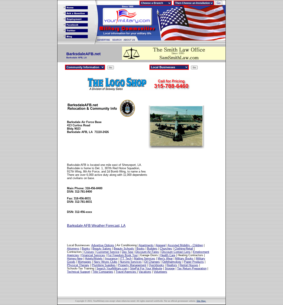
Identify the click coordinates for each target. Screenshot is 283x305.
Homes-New (74, 258)
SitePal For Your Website (146, 268)
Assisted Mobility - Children (185, 245)
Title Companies (102, 271)
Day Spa (127, 252)
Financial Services (93, 255)
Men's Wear (165, 258)
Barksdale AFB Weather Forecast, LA (96, 225)
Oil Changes (152, 261)
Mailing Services (144, 258)
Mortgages (84, 261)
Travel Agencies (126, 271)
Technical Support (78, 271)
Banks (86, 248)
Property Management (132, 265)
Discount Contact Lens (176, 252)
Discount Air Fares (147, 252)
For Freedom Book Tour (122, 255)
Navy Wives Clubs (105, 261)
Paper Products (194, 261)
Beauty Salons (101, 248)
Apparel (161, 245)
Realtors (171, 265)
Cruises (89, 252)
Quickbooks (156, 265)
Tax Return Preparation (192, 268)
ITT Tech (126, 258)
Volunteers (160, 271)
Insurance (111, 258)
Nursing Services (131, 261)
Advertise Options (102, 245)
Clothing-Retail (183, 248)
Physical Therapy (78, 265)
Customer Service (107, 252)
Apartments (146, 245)
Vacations (145, 271)
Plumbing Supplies (104, 265)
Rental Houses (189, 265)
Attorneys (73, 248)
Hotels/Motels (94, 258)
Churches (166, 248)
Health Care (167, 255)
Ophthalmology (172, 261)
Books (140, 248)
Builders (152, 248)
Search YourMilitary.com (112, 268)
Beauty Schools (124, 248)
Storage (170, 268)
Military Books (184, 258)
